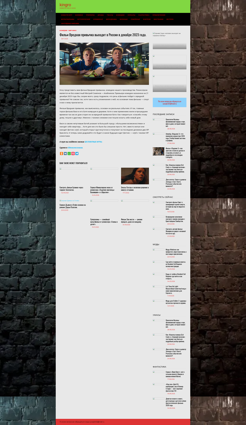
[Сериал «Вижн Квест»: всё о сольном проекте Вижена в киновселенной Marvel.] (158, 372)
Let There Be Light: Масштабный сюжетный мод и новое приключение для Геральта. (176, 289)
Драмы (101, 15)
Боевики (79, 15)
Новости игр (66, 15)
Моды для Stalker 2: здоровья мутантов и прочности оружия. (176, 302)
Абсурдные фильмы (70, 23)
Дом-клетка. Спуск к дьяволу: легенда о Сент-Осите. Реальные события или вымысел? (176, 182)
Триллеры (90, 15)
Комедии (120, 15)
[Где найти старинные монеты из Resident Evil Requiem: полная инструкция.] (158, 262)
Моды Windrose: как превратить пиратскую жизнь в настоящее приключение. (176, 251)
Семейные (135, 19)
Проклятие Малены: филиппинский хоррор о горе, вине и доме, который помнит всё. (175, 122)
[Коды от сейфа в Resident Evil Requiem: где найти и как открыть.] (158, 274)
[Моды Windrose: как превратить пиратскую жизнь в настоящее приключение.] (158, 249)
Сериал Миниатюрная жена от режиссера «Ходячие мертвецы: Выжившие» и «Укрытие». (102, 190)
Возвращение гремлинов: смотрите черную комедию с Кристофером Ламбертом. (175, 218)
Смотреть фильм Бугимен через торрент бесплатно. (71, 188)
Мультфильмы (67, 19)
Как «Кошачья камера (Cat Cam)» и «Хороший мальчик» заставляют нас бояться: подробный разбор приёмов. (175, 168)
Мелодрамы (111, 19)
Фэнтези (147, 19)
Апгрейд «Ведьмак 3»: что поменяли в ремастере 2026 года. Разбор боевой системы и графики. (175, 137)
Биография (158, 19)
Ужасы (110, 15)
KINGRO (65, 4)
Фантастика (143, 15)
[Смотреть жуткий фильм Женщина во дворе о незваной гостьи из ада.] (158, 229)
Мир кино (72, 30)
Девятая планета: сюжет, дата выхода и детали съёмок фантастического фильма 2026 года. (176, 402)
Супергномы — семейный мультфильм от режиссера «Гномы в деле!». (104, 222)
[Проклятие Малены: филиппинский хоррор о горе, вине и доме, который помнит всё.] (158, 119)
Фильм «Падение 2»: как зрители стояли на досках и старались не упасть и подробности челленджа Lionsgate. (175, 152)
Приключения (159, 15)
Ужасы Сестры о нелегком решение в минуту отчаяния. (135, 188)
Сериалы (131, 15)
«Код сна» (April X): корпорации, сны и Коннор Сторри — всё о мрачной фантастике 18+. (174, 387)
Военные (124, 19)
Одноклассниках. (75, 147)
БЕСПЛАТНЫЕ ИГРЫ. (93, 142)
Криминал (98, 19)
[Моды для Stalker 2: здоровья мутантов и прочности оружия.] (158, 301)
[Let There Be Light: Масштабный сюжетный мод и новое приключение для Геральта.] (158, 286)
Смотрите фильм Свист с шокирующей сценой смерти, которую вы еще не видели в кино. (175, 205)
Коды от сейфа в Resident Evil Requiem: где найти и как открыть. (176, 276)
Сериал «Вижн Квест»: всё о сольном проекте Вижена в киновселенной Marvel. (175, 374)
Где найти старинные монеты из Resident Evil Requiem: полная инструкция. (175, 264)
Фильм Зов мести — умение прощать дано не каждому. (131, 220)
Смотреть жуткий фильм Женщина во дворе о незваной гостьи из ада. (176, 231)
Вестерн (169, 19)
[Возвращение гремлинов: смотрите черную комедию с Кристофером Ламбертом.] (158, 217)
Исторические (83, 19)
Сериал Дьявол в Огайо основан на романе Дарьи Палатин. (73, 206)
